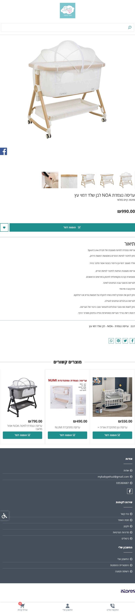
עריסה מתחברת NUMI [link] (67, 427)
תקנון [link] (126, 526)
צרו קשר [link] (125, 514)
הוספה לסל (70, 227)
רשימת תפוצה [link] (122, 571)
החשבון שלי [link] (123, 559)
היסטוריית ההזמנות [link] (119, 565)
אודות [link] (126, 470)
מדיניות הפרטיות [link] (121, 532)
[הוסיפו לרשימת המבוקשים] (4, 227)
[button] (126, 180)
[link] (112, 607)
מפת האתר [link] (123, 520)
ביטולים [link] (125, 538)
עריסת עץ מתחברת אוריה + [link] (112, 427)
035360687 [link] (122, 483)
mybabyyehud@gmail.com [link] (113, 476)
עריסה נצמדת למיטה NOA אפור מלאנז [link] (24, 427)
